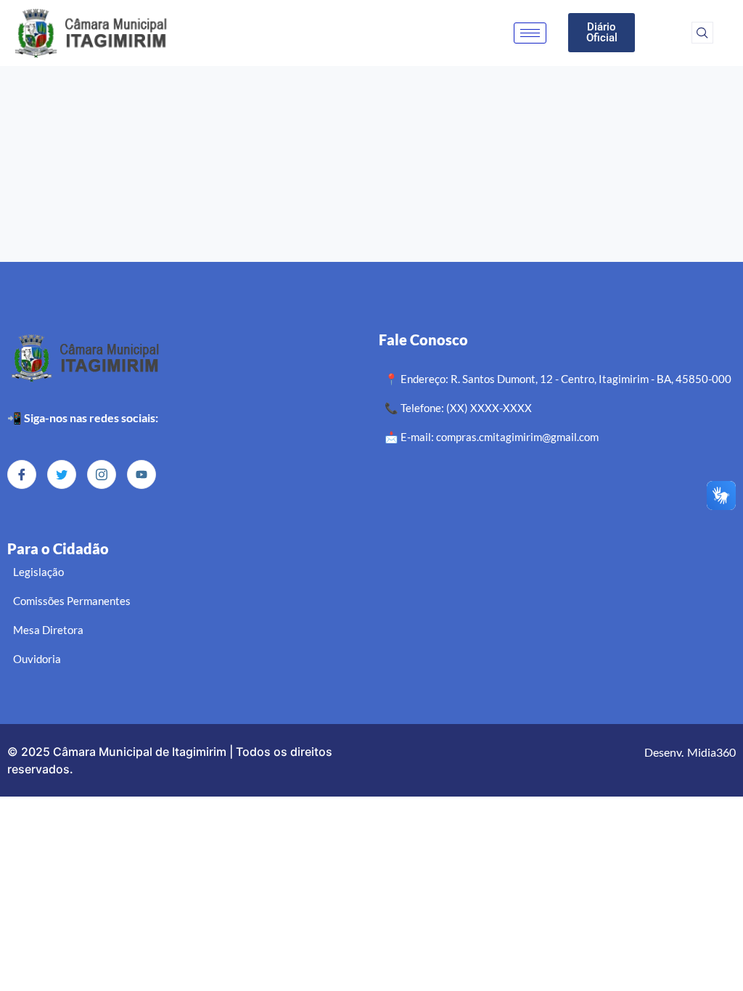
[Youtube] (141, 474)
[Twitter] (61, 474)
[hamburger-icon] (530, 33)
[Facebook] (21, 474)
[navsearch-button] (702, 33)
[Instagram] (101, 474)
